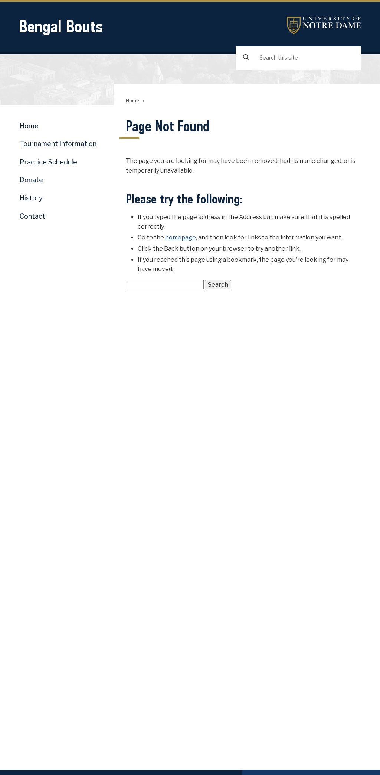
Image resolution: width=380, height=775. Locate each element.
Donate (31, 180)
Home (132, 100)
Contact (32, 216)
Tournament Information (58, 144)
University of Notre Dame (324, 25)
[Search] (246, 57)
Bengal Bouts (61, 26)
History (31, 198)
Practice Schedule (48, 162)
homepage (180, 237)
